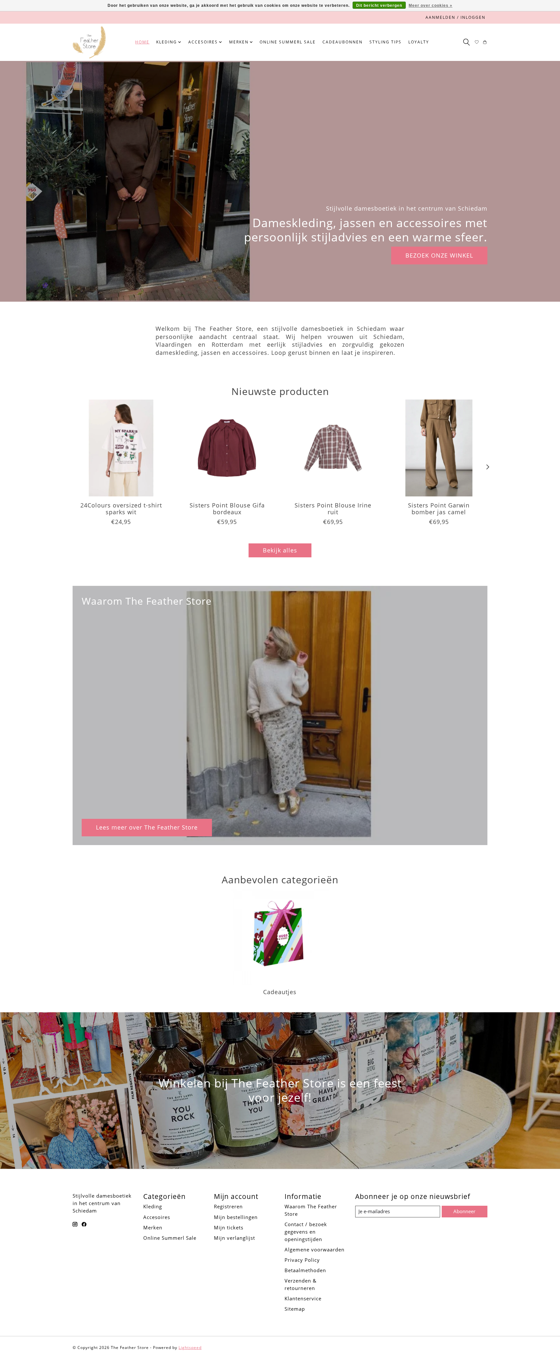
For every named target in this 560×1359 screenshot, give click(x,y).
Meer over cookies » (430, 5)
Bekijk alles (280, 550)
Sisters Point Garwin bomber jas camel (439, 508)
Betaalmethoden (305, 1270)
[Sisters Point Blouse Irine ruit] (333, 448)
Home (142, 42)
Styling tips (385, 42)
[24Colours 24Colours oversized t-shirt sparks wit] (121, 448)
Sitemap (295, 1309)
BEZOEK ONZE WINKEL (439, 255)
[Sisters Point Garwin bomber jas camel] (439, 448)
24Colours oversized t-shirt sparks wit (121, 508)
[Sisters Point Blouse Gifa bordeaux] (227, 448)
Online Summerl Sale (288, 42)
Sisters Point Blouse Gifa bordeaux (227, 508)
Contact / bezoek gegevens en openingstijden (306, 1231)
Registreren (228, 1206)
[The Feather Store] (89, 42)
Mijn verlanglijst (234, 1238)
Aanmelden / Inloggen (455, 17)
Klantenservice (303, 1298)
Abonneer (464, 1211)
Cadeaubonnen (342, 42)
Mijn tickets (228, 1227)
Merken (152, 1227)
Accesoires (156, 1217)
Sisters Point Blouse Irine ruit (333, 508)
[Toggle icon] (466, 42)
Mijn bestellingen (236, 1217)
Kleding (152, 1206)
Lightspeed (190, 1347)
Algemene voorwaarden (314, 1249)
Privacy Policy (302, 1260)
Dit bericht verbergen (379, 5)
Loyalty (418, 42)
